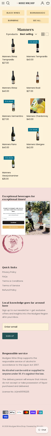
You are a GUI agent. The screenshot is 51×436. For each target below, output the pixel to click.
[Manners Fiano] (13, 134)
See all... (37, 20)
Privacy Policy (9, 272)
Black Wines (13, 12)
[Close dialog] (48, 203)
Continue (13, 222)
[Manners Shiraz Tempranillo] (13, 46)
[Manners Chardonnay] (38, 105)
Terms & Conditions (12, 280)
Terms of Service (11, 285)
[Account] (42, 3)
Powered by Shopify (34, 426)
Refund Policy (9, 289)
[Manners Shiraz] (13, 77)
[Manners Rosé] (38, 77)
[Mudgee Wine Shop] (25, 3)
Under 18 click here (13, 226)
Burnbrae (13, 20)
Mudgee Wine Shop (17, 426)
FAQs (5, 276)
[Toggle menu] (3, 3)
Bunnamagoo (37, 12)
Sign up (10, 336)
